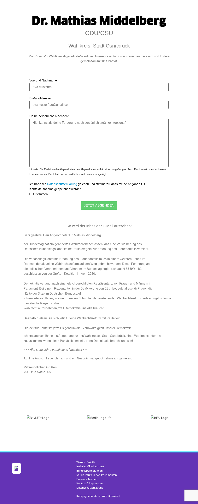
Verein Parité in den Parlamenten (96, 474)
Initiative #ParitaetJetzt (90, 466)
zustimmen (40, 194)
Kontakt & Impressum (89, 483)
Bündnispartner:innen (89, 470)
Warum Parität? (85, 462)
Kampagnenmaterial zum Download (98, 496)
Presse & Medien (86, 479)
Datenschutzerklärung (62, 184)
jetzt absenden (99, 205)
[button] (4, 417)
